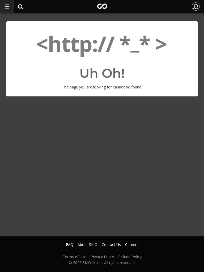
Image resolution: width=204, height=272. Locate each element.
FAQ (69, 244)
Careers (131, 244)
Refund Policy (130, 257)
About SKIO (87, 244)
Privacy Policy (102, 257)
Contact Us (111, 244)
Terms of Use (74, 257)
